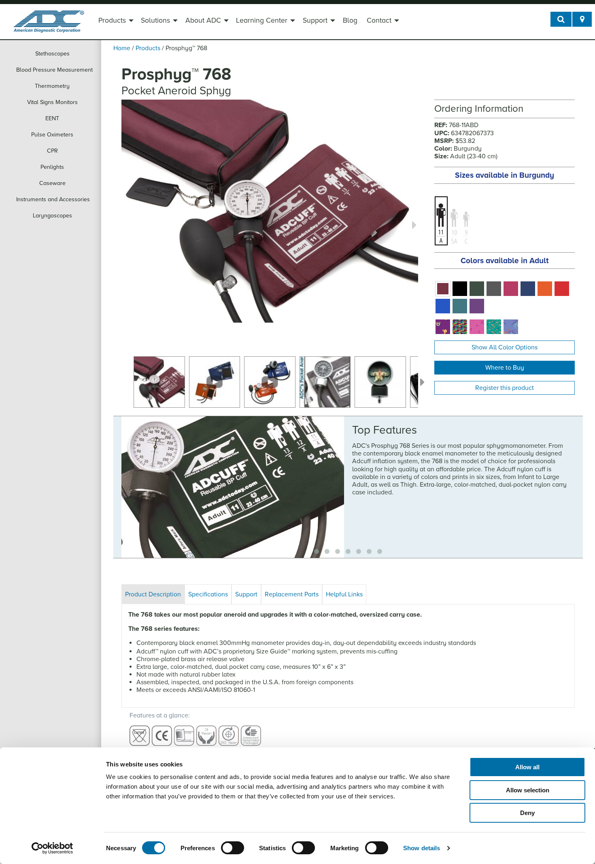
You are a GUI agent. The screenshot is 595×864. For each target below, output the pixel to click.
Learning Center (261, 20)
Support (315, 20)
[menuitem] (115, 21)
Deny (527, 812)
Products (112, 20)
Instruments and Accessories (53, 199)
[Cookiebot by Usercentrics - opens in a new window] (52, 848)
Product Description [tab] (153, 594)
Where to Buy (504, 368)
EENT (52, 118)
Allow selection (527, 790)
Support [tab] (246, 594)
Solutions (155, 20)
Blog (350, 20)
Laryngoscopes (52, 215)
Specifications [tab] (208, 594)
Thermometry (52, 86)
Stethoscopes (52, 53)
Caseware (52, 183)
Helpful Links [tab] (344, 594)
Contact (379, 20)
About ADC (203, 20)
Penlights (52, 167)
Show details (421, 848)
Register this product (504, 388)
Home (121, 48)
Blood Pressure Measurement (54, 69)
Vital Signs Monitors (52, 102)
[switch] (232, 847)
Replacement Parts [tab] (292, 594)
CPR (52, 150)
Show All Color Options (505, 347)
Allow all (527, 767)
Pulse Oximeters (52, 134)
